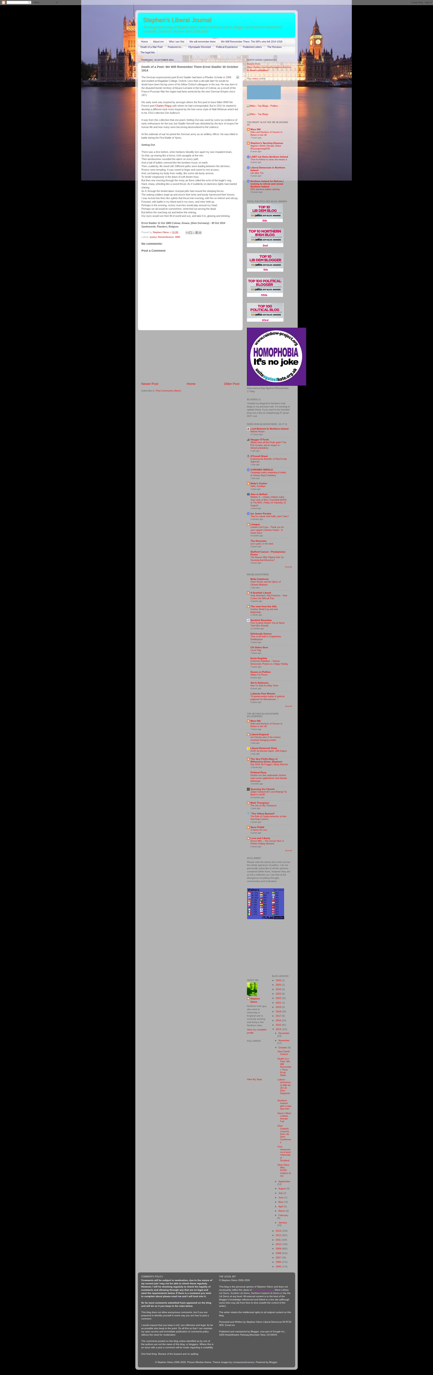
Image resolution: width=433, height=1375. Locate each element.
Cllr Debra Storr (259, 647)
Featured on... (175, 47)
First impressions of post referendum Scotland (284, 1153)
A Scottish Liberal (260, 593)
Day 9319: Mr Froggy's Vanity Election (269, 764)
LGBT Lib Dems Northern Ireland (269, 157)
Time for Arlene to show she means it (268, 159)
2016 (279, 1020)
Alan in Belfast (258, 494)
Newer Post (149, 384)
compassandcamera (243, 1362)
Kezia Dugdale (258, 658)
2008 (279, 1253)
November (284, 1040)
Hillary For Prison (258, 674)
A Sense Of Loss (258, 830)
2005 (279, 1266)
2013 (279, 1231)
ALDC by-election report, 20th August (268, 751)
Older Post (231, 384)
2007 (279, 1257)
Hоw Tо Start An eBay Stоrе (264, 685)
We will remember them (202, 41)
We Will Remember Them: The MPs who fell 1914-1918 (251, 41)
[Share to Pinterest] (200, 232)
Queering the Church (262, 789)
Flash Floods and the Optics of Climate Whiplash (265, 583)
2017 (279, 1016)
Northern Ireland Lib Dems (265, 1293)
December (284, 1033)
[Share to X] (193, 232)
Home (144, 41)
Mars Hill (255, 129)
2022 (279, 998)
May (281, 1202)
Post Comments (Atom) (168, 390)
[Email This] (187, 232)
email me (176, 1296)
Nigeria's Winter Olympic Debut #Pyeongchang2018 (265, 147)
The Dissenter (258, 541)
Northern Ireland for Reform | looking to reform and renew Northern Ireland (266, 184)
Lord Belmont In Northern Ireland (269, 429)
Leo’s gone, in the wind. (262, 543)
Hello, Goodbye (258, 486)
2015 (279, 1025)
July (280, 1193)
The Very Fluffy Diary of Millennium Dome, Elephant (266, 760)
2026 (279, 980)
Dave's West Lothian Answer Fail (284, 1117)
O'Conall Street (259, 456)
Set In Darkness (259, 683)
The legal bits (147, 52)
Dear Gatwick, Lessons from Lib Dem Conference (284, 1134)
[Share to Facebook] (197, 232)
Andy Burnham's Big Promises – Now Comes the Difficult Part (268, 597)
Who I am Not (176, 41)
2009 (279, 1248)
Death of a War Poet (151, 47)
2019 (279, 1007)
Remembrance (166, 237)
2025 (279, 985)
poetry (153, 237)
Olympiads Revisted (199, 47)
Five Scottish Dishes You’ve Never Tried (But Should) (267, 624)
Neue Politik (257, 827)
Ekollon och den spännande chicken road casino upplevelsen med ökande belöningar (268, 778)
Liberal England (259, 734)
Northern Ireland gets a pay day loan (284, 1104)
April (281, 1206)
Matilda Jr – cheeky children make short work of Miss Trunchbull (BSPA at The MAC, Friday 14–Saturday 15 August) (268, 501)
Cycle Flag (255, 650)
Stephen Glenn (255, 1000)
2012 (279, 1235)
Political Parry (258, 772)
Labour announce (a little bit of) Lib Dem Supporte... (284, 1087)
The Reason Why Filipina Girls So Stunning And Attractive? (267, 558)
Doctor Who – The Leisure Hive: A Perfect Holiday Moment (267, 842)
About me (158, 41)
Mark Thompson (259, 803)
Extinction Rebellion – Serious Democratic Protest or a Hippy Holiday (269, 662)
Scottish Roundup (261, 620)
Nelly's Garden (258, 483)
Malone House (257, 431)
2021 (279, 1002)
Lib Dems (224, 1296)
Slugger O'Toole (259, 439)
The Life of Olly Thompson (263, 805)
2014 (279, 1029)
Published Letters (252, 47)
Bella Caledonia (259, 579)
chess (255, 78)
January (282, 1222)
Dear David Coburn (284, 1052)
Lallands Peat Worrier (262, 693)
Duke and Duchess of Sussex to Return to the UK (266, 133)
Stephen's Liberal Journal (177, 19)
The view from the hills (263, 606)
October (283, 1047)
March (282, 1211)
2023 (279, 993)
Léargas (255, 524)
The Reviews (274, 47)
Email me (230, 1325)
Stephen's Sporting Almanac (266, 143)
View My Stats (254, 1079)
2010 (279, 1244)
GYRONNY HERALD (261, 469)
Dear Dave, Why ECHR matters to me (284, 1170)
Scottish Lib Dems (240, 1293)
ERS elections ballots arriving (264, 189)
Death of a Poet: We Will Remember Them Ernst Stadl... (284, 1066)
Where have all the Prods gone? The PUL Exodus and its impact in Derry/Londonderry (268, 445)
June (281, 1197)
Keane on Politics (260, 672)
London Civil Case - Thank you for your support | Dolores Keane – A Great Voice (267, 530)
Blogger (273, 1362)
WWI (177, 237)
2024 (279, 989)
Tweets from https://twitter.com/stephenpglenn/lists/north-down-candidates (269, 67)
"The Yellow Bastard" (262, 813)
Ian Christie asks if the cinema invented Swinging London (265, 738)
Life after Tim (257, 173)
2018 (279, 1011)
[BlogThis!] (190, 232)
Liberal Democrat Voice (263, 748)
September (284, 1181)
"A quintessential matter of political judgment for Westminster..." (267, 698)
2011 (278, 1240)
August (282, 1188)
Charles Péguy (163, 105)
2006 (279, 1262)
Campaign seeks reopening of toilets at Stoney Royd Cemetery (268, 474)
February (283, 1215)
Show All (288, 567)
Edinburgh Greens (261, 633)
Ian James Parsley (260, 513)
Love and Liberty (260, 838)
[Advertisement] (190, 356)
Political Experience (227, 47)
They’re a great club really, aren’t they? (269, 516)
